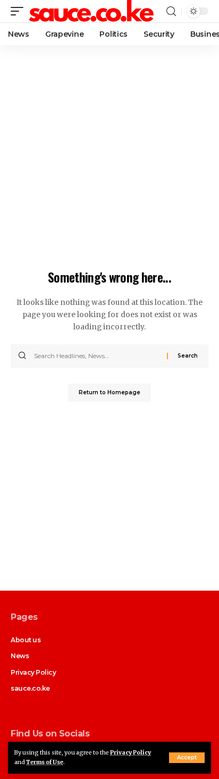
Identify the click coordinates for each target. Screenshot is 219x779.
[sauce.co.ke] (92, 11)
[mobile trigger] (20, 11)
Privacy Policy (130, 752)
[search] (171, 11)
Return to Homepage (109, 392)
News (20, 656)
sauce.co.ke (30, 688)
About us (25, 640)
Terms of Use (44, 762)
